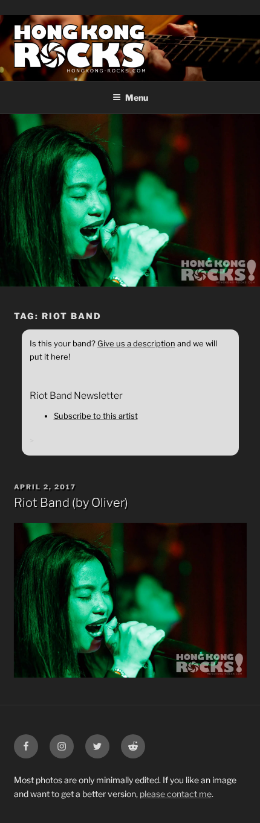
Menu (136, 97)
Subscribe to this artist (96, 416)
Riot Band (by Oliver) (71, 502)
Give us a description (136, 343)
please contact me (176, 794)
